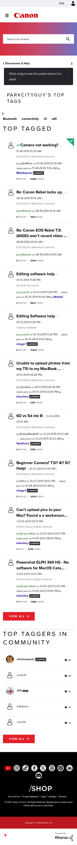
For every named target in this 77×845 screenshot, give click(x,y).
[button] (71, 6)
